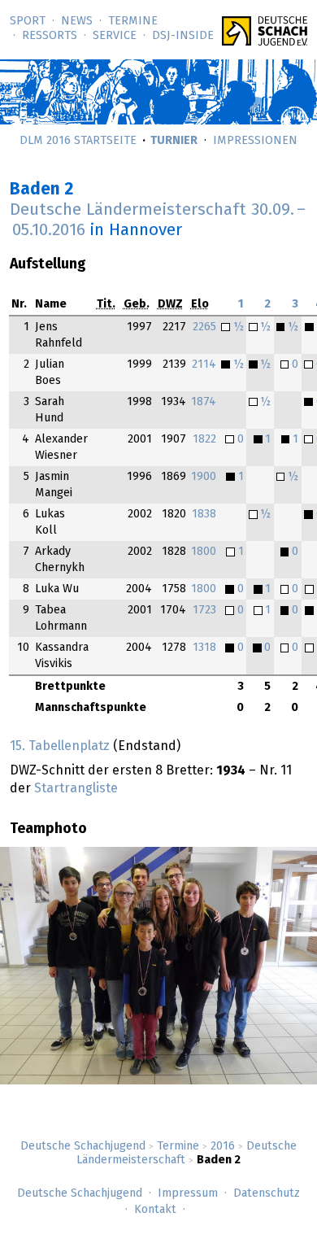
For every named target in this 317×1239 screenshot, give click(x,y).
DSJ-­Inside (183, 35)
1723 (204, 610)
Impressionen (255, 140)
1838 (204, 514)
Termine (133, 21)
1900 (203, 476)
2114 (204, 364)
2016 (223, 1146)
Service (115, 35)
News (77, 21)
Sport (28, 21)
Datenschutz (266, 1193)
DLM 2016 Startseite (78, 140)
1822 (204, 439)
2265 (204, 327)
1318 (204, 647)
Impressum (188, 1193)
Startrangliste (76, 788)
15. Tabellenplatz (60, 746)
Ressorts (49, 35)
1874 (203, 402)
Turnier (174, 140)
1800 (203, 551)
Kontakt (155, 1209)
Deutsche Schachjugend (82, 1146)
